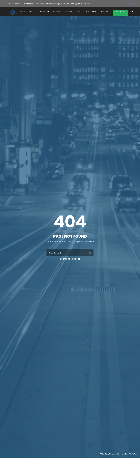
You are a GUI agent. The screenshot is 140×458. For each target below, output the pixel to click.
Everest (32, 11)
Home (22, 11)
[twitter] (132, 4)
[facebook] (125, 4)
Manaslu (69, 11)
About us (104, 11)
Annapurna (44, 11)
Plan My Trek (120, 12)
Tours (79, 11)
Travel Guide (91, 11)
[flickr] (128, 4)
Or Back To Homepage (70, 259)
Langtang (57, 11)
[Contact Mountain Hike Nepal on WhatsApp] (118, 454)
